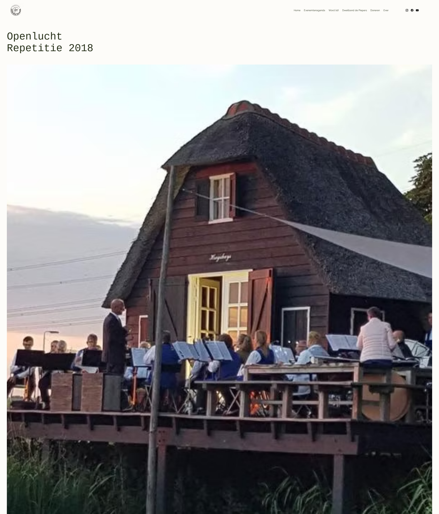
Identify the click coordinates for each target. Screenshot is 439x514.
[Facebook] (412, 10)
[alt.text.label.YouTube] (417, 10)
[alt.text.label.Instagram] (407, 10)
